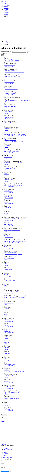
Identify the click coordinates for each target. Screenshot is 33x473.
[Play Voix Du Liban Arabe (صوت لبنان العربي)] (4, 300)
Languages (6, 12)
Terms (5, 452)
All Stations (6, 5)
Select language (4, 459)
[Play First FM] (4, 317)
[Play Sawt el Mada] (4, 199)
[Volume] (1, 470)
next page (3, 421)
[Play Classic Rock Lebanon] (4, 283)
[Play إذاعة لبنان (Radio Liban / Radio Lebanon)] (4, 137)
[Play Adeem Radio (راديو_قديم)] (4, 109)
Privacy (5, 451)
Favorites (6, 14)
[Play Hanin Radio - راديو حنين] (4, 171)
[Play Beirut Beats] (4, 356)
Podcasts (6, 6)
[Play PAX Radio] (4, 384)
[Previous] (1, 467)
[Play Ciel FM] (4, 328)
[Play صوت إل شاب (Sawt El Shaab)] (4, 154)
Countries (6, 9)
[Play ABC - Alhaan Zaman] (4, 261)
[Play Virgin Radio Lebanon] (4, 367)
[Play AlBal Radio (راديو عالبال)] (4, 96)
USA (6, 3)
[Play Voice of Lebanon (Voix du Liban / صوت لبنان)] (4, 244)
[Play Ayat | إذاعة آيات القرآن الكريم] (4, 395)
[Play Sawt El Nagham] (4, 227)
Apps (5, 455)
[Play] (2, 467)
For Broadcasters (8, 449)
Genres (5, 10)
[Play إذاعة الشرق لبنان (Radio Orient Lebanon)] (4, 188)
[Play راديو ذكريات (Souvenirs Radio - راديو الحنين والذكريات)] (4, 103)
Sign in (5, 16)
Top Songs (6, 8)
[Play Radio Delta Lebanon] (4, 120)
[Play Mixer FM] (4, 345)
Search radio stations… (6, 51)
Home (5, 41)
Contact (5, 448)
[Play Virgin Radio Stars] (4, 412)
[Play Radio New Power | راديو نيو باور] (4, 401)
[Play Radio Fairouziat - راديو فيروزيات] (4, 79)
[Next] (4, 467)
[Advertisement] (16, 29)
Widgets (6, 453)
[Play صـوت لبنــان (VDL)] (4, 62)
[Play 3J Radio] (4, 216)
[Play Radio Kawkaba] (4, 272)
